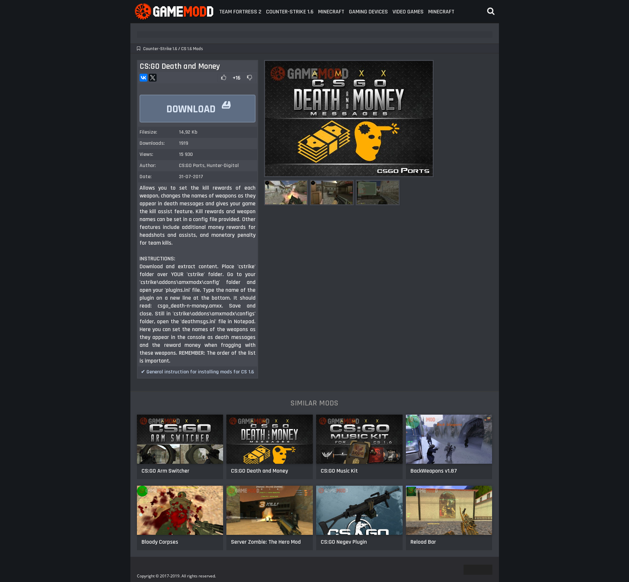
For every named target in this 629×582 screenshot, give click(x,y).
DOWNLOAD (198, 106)
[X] (153, 78)
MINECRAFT (331, 11)
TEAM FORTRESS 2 (240, 11)
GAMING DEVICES (368, 11)
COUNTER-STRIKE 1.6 (290, 11)
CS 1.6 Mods (192, 49)
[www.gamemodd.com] (173, 12)
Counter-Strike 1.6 (160, 49)
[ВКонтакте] (143, 78)
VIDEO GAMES (408, 11)
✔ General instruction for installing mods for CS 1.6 (197, 371)
